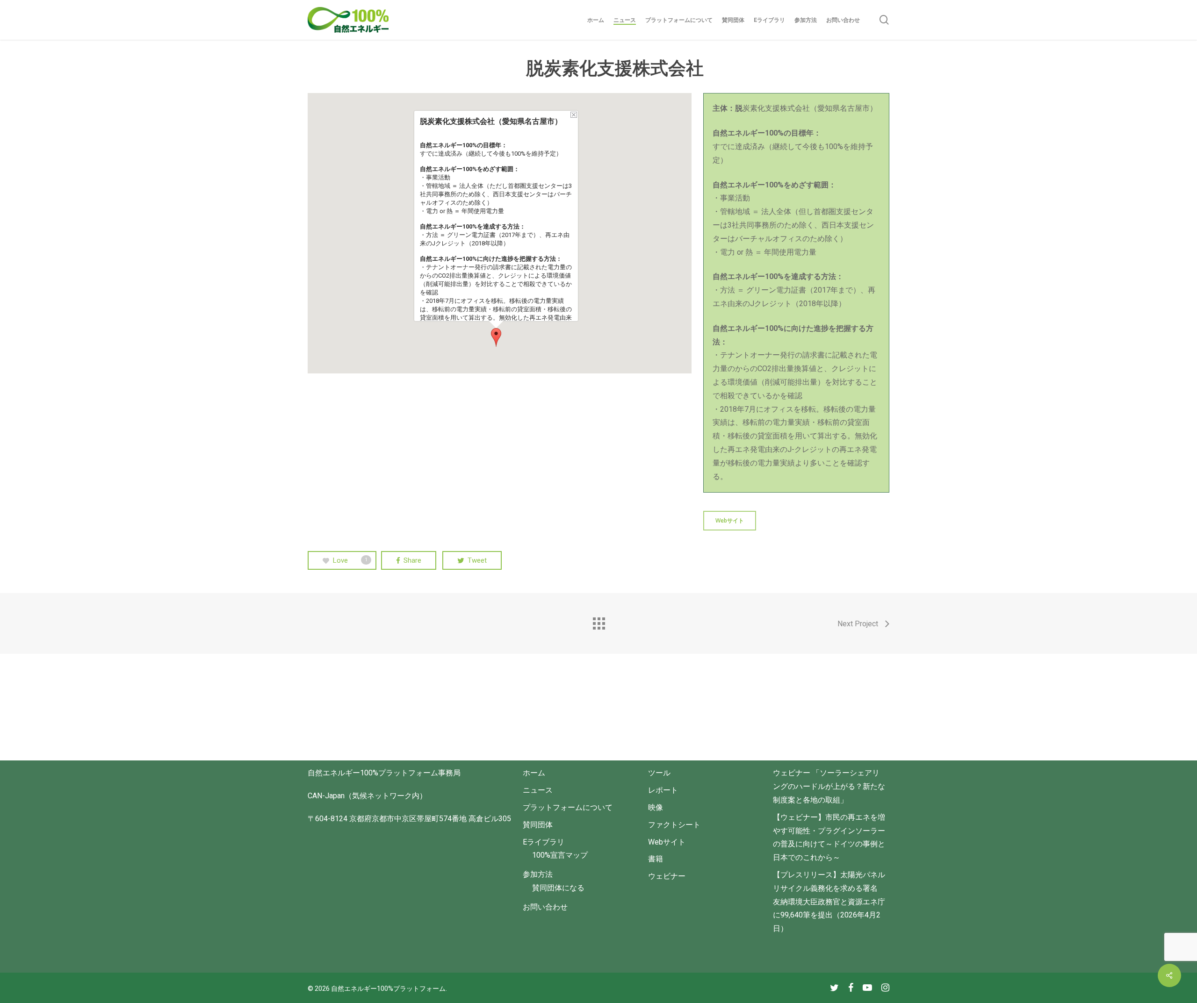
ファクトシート (674, 824)
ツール (659, 772)
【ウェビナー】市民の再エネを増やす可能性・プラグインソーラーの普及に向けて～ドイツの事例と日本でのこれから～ (829, 837)
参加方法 (538, 874)
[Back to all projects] (598, 621)
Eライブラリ (543, 842)
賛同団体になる (558, 887)
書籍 (655, 858)
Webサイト (666, 842)
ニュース (538, 790)
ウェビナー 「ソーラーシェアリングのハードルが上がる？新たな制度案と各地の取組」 (829, 786)
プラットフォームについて (568, 807)
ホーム (534, 772)
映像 (655, 807)
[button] (496, 337)
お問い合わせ (545, 907)
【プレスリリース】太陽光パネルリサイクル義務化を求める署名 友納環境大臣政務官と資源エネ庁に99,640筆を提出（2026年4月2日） (829, 901)
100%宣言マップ (560, 855)
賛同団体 (538, 824)
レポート (663, 790)
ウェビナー (666, 876)
